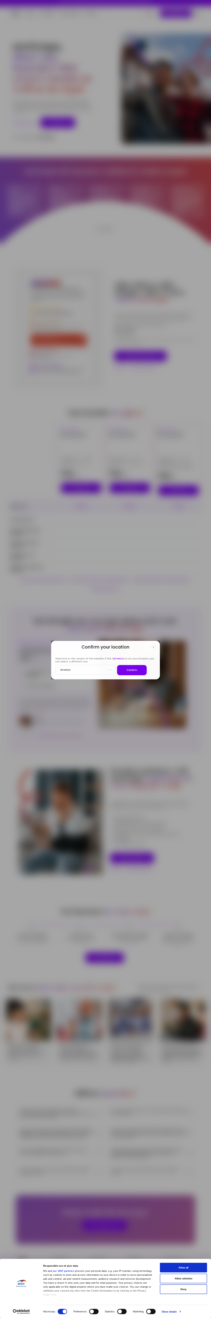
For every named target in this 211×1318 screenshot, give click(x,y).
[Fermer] (153, 647)
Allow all (183, 1267)
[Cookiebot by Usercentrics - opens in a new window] (21, 1311)
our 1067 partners (64, 1270)
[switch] (94, 1311)
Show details (169, 1311)
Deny (183, 1289)
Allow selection (183, 1278)
